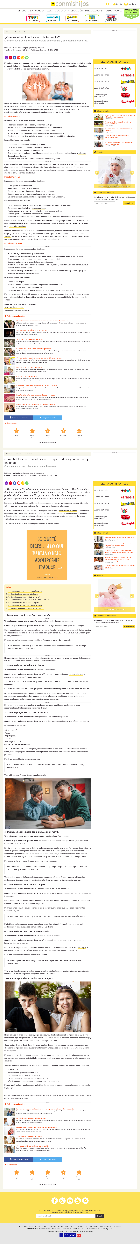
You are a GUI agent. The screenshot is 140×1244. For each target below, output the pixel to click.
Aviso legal (32, 1226)
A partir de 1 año (101, 68)
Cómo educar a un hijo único (26, 376)
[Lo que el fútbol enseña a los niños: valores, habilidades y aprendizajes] (98, 117)
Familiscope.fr (66, 1229)
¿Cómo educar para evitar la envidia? (29, 339)
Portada (9, 32)
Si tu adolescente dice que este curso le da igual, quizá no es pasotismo (119, 538)
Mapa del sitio (69, 1226)
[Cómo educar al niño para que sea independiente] (9, 352)
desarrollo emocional (17, 226)
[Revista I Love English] (128, 102)
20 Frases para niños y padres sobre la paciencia (118, 129)
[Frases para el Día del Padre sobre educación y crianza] (98, 137)
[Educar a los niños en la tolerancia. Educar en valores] (9, 407)
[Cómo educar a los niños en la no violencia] (9, 333)
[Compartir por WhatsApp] (27, 57)
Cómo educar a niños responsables (29, 367)
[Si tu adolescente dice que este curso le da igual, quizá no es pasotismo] (98, 539)
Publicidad (42, 1226)
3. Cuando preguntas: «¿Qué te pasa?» (24, 597)
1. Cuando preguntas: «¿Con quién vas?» (25, 591)
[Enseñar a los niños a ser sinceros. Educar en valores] (9, 398)
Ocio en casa (62, 11)
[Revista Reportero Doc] (128, 89)
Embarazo (27, 11)
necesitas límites (76, 674)
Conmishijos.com (107, 1229)
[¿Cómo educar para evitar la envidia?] (9, 342)
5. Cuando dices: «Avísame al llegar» (23, 603)
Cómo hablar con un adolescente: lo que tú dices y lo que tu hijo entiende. (42, 321)
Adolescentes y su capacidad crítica (29, 1137)
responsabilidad (38, 208)
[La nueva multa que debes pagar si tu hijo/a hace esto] (98, 567)
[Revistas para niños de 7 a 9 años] (72, 18)
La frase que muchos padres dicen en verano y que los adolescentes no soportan (45, 1109)
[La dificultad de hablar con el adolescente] (9, 1121)
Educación (77, 11)
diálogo (7, 236)
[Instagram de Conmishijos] (6, 57)
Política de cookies (91, 1226)
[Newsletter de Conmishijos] (23, 57)
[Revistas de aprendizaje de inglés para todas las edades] (111, 18)
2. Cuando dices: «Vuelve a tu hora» (23, 594)
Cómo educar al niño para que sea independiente (33, 349)
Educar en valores (29, 32)
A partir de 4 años (101, 75)
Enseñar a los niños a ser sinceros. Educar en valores (35, 395)
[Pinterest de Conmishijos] (10, 57)
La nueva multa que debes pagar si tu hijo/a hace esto (120, 566)
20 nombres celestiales (114, 186)
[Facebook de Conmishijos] (15, 57)
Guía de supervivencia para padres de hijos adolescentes (36, 1127)
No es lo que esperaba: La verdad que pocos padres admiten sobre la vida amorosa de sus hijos (118, 559)
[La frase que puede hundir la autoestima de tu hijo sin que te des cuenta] (98, 546)
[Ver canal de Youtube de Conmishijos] (19, 57)
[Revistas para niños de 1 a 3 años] (33, 18)
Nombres (40, 11)
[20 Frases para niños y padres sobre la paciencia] (98, 130)
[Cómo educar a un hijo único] (9, 379)
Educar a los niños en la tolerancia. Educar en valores (35, 404)
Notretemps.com (78, 1229)
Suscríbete (129, 203)
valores (43, 170)
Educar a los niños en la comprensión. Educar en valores (36, 386)
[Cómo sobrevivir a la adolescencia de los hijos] (9, 1149)
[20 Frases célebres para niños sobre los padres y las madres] (98, 144)
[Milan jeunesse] (79, 1235)
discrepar (82, 947)
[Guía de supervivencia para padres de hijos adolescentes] (9, 1130)
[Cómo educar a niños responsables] (9, 370)
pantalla (84, 854)
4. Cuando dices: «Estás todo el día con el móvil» (28, 600)
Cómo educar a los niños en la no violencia (31, 330)
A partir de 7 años (101, 81)
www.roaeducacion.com (14, 307)
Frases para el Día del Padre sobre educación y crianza (117, 136)
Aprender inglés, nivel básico (101, 95)
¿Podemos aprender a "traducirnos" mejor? (26, 608)
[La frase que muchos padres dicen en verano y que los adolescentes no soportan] (9, 1112)
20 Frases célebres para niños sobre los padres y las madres (118, 143)
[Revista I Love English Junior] (128, 95)
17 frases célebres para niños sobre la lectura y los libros (118, 122)
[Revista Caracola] (128, 75)
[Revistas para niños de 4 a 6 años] (53, 18)
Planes (118, 11)
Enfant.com (56, 1229)
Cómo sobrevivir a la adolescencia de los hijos (32, 1146)
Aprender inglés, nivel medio (101, 102)
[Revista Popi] (128, 69)
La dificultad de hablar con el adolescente (31, 1118)
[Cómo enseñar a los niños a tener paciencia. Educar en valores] (9, 361)
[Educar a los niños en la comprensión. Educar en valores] (9, 389)
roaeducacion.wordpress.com (17, 310)
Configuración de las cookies (110, 1226)
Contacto (79, 1226)
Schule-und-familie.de (92, 1229)
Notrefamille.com (44, 1229)
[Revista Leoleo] (128, 82)
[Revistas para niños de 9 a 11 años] (92, 18)
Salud (109, 11)
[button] (97, 172)
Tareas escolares (94, 11)
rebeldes (82, 153)
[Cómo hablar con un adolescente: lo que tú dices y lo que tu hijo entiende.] (9, 324)
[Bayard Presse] (68, 1235)
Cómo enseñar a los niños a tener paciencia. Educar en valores (39, 358)
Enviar (99, 1216)
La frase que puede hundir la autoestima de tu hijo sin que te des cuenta (120, 544)
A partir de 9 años (101, 88)
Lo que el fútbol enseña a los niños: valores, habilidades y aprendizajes (120, 116)
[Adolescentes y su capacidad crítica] (9, 1140)
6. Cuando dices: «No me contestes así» (25, 605)
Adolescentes (28, 454)
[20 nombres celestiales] (114, 172)
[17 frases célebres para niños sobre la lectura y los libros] (98, 124)
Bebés (50, 11)
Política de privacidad (55, 1226)
